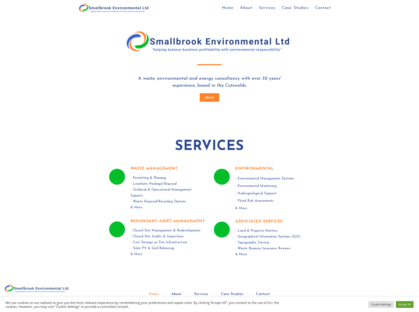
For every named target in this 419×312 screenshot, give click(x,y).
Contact (263, 294)
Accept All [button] (404, 304)
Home (154, 294)
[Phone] (401, 294)
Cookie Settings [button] (381, 304)
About (176, 294)
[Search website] (339, 8)
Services (201, 294)
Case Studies (232, 294)
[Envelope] (411, 294)
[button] (209, 97)
